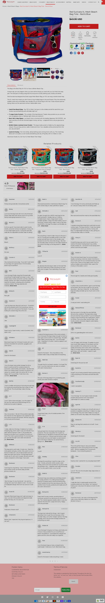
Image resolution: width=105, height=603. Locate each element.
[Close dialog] (66, 276)
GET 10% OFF (52, 306)
